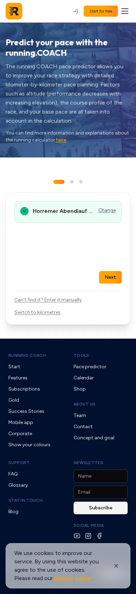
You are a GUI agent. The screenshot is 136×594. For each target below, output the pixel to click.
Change (107, 210)
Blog (13, 512)
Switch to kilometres (37, 312)
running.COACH (27, 355)
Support (19, 462)
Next (110, 277)
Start (14, 367)
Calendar (84, 378)
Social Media (89, 525)
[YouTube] (77, 535)
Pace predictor (90, 367)
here (61, 140)
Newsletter (88, 462)
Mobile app (20, 422)
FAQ (13, 474)
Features (18, 378)
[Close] (116, 565)
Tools (81, 355)
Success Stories (26, 411)
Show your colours (29, 445)
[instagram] (88, 535)
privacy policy (72, 578)
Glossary (18, 485)
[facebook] (99, 535)
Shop (80, 389)
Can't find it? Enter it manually (48, 300)
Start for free (100, 11)
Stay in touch (25, 500)
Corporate (20, 434)
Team (80, 415)
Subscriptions (24, 389)
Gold (13, 400)
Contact (83, 427)
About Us (85, 404)
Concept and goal (94, 438)
